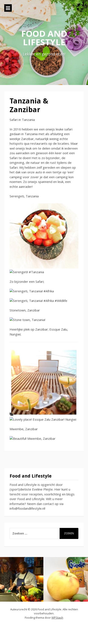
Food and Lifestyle (44, 38)
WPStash (57, 617)
